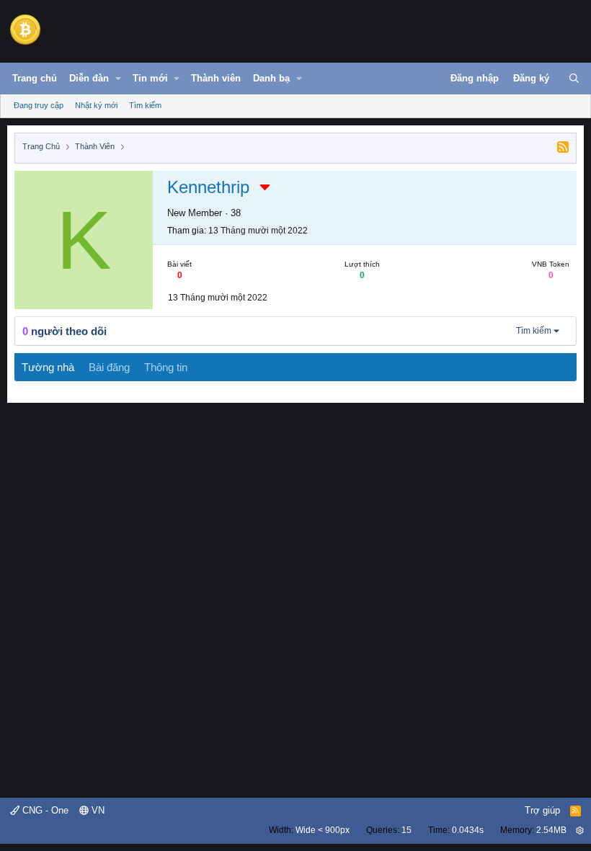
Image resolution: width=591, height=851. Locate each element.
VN (97, 810)
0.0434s (468, 830)
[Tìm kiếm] (574, 78)
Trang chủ (34, 78)
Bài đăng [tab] (109, 367)
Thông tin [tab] (165, 367)
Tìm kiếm (145, 105)
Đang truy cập (38, 105)
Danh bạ (271, 78)
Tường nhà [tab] (48, 367)
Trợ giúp (542, 810)
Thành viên (216, 78)
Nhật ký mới (96, 105)
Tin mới (150, 78)
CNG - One (43, 810)
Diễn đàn (89, 78)
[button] (118, 78)
